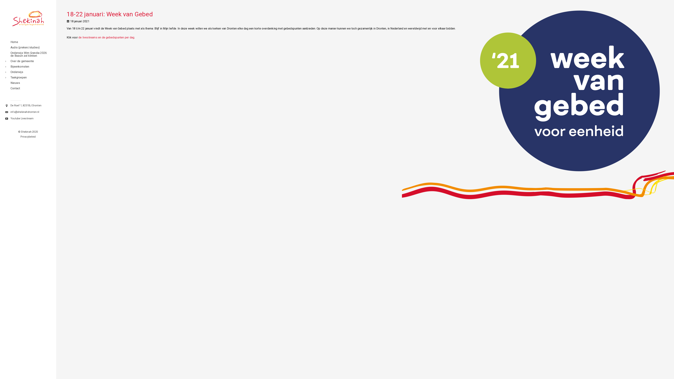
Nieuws (15, 83)
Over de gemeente (22, 61)
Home (14, 42)
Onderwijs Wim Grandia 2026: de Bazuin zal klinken (29, 54)
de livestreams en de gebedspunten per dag (106, 37)
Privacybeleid (28, 136)
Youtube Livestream (22, 118)
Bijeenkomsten (20, 66)
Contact (15, 88)
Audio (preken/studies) (25, 47)
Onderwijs (17, 72)
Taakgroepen (19, 77)
